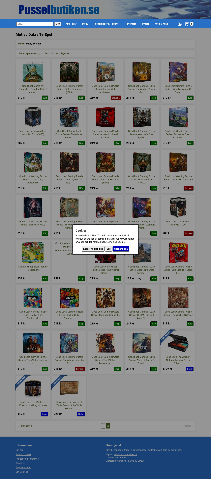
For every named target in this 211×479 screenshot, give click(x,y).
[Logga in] (179, 24)
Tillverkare (130, 23)
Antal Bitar (71, 23)
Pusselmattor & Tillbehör (106, 23)
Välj (109, 248)
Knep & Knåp (161, 23)
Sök (58, 24)
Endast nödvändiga (93, 248)
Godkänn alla (121, 248)
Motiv (85, 23)
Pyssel (145, 23)
